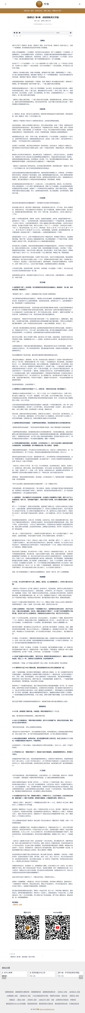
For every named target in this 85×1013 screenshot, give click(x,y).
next (81, 977)
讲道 (52, 1000)
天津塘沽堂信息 (74, 1004)
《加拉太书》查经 (44, 1000)
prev (4, 977)
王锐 (38, 20)
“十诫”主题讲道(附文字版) (40, 996)
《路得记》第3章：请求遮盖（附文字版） (23, 955)
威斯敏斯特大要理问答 (22, 992)
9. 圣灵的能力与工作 (37, 973)
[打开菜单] (5, 4)
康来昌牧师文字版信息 (46, 1004)
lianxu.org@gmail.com (47, 1009)
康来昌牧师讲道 (32, 1004)
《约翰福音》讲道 (12, 996)
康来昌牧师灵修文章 (61, 1004)
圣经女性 (64, 996)
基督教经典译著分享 (49, 992)
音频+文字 (48, 20)
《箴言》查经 (21, 1000)
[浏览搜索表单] (79, 4)
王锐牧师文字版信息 (62, 1000)
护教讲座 (73, 1000)
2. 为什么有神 (7, 973)
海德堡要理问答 (36, 992)
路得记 (43, 20)
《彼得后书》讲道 (24, 996)
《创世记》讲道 (62, 992)
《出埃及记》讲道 (74, 992)
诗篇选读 (12, 1000)
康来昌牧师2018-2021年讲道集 (16, 1004)
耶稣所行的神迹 (55, 996)
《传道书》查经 (32, 1000)
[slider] (38, 32)
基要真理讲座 (9, 992)
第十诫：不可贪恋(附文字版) (68, 973)
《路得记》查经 (17, 904)
